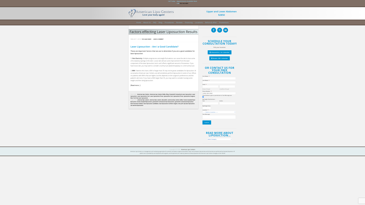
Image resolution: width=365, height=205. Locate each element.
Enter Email (206, 89)
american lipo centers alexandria (158, 100)
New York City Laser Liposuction (139, 98)
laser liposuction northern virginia (168, 103)
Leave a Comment (158, 39)
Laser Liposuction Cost (143, 96)
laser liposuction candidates (151, 103)
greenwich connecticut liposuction (184, 101)
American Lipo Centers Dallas (158, 94)
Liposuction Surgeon (189, 96)
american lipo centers (143, 100)
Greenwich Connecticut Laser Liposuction (180, 94)
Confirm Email (224, 89)
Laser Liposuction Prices (156, 96)
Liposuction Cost (168, 96)
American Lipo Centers (152, 14)
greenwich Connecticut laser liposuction (163, 101)
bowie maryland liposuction (144, 101)
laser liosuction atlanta (137, 103)
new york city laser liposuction (186, 103)
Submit (206, 122)
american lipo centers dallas (175, 100)
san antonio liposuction (137, 105)
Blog (167, 94)
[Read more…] (135, 85)
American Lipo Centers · (188, 149)
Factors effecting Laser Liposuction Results (163, 31)
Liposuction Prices (178, 96)
